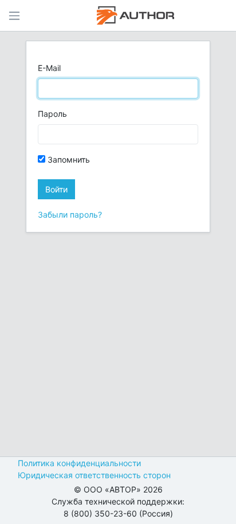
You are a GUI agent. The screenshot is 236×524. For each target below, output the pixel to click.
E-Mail (49, 68)
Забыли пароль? (70, 214)
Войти (56, 189)
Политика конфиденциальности (79, 463)
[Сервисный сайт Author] (135, 15)
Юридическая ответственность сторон (94, 475)
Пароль (52, 114)
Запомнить (67, 159)
